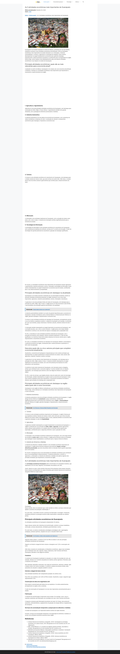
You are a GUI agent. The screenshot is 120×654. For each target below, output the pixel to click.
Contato (64, 652)
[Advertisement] (48, 83)
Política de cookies (71, 652)
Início (26, 15)
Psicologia (69, 1)
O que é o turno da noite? (31, 645)
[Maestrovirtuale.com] (38, 2)
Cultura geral (46, 1)
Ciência (77, 1)
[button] (83, 2)
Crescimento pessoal (58, 1)
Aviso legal (58, 652)
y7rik (30, 11)
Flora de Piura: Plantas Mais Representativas (36, 646)
